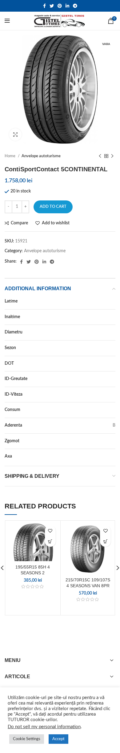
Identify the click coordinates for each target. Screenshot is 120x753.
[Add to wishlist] (50, 530)
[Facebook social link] (44, 6)
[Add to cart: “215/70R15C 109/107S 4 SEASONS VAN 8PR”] (105, 541)
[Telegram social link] (75, 6)
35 (112, 317)
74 (112, 441)
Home (10, 156)
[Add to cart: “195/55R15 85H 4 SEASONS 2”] (50, 541)
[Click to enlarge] (15, 134)
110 (111, 379)
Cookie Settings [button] (26, 739)
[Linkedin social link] (67, 6)
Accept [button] (58, 739)
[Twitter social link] (52, 6)
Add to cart (53, 207)
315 (111, 301)
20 (112, 332)
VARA (110, 348)
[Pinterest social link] (60, 6)
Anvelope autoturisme (41, 156)
